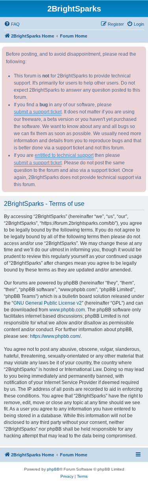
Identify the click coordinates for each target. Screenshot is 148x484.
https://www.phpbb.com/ (55, 336)
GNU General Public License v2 (47, 303)
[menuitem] (12, 24)
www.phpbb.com (67, 310)
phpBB (53, 469)
